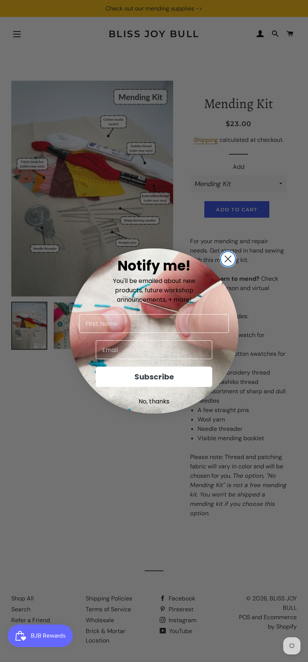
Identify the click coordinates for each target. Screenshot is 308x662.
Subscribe (154, 377)
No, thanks (154, 401)
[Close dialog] (228, 258)
